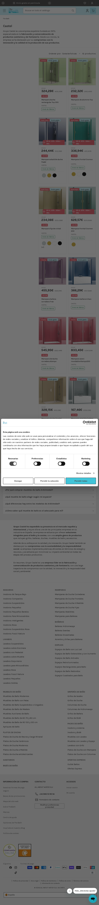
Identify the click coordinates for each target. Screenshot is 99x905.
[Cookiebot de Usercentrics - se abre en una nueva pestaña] (84, 423)
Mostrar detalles (83, 473)
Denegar (18, 481)
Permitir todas (81, 481)
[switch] (37, 463)
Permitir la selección (49, 481)
